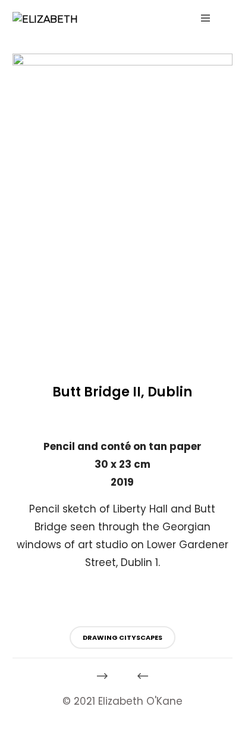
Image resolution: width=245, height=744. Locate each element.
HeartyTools (18, 736)
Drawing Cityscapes (122, 637)
